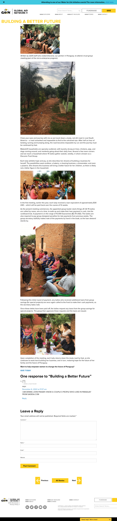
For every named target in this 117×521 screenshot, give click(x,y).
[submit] (79, 10)
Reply (24, 398)
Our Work (46, 14)
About (60, 14)
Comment (23, 420)
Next (74, 480)
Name (22, 443)
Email (22, 450)
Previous (44, 480)
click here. (109, 2)
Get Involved (75, 14)
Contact (104, 14)
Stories (90, 14)
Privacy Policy (14, 504)
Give (109, 11)
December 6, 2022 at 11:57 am (34, 389)
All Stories (60, 481)
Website (22, 457)
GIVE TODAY (25, 370)
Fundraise (92, 11)
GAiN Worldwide (13, 503)
